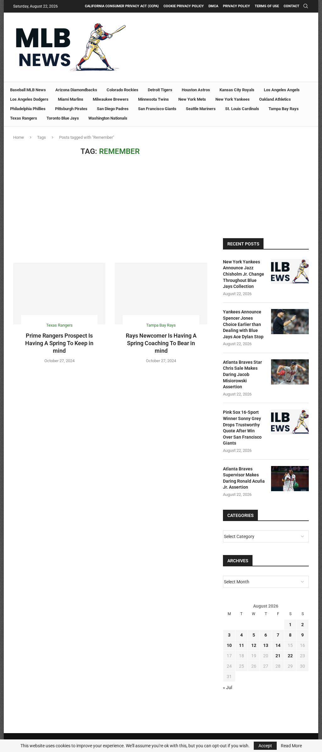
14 (277, 645)
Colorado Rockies (122, 89)
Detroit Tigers (160, 89)
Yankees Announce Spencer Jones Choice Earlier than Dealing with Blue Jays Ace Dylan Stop (243, 324)
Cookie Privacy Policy (184, 6)
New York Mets (192, 99)
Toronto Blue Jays (63, 118)
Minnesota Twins (153, 99)
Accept (265, 745)
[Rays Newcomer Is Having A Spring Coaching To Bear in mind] (161, 293)
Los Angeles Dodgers (29, 99)
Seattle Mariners (201, 108)
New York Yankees (232, 99)
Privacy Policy (236, 6)
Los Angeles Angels (282, 89)
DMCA (213, 6)
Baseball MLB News (28, 89)
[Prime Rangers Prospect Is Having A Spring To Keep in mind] (59, 293)
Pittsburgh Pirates (71, 108)
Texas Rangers (23, 118)
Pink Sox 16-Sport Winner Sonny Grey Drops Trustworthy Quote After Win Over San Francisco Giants (242, 428)
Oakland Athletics (275, 99)
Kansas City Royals (236, 89)
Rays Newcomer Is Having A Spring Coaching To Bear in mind (161, 343)
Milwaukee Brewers (111, 99)
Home (18, 137)
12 (253, 645)
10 (229, 645)
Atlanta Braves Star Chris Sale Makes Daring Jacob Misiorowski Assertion (242, 374)
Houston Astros (196, 89)
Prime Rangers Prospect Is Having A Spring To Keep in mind (59, 343)
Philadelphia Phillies (28, 108)
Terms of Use (267, 6)
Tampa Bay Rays (284, 108)
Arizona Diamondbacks (76, 89)
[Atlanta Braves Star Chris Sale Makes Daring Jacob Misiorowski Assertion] (290, 371)
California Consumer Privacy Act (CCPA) (122, 6)
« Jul (227, 687)
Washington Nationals (107, 118)
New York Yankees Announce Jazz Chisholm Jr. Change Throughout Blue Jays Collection (243, 274)
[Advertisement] (110, 209)
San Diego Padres (113, 108)
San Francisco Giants (157, 108)
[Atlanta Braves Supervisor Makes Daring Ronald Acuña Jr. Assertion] (290, 478)
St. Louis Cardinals (242, 108)
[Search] (306, 6)
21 (277, 655)
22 (290, 655)
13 (265, 645)
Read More (291, 746)
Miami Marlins (70, 99)
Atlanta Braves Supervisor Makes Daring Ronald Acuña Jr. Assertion (244, 478)
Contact (291, 6)
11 (241, 645)
